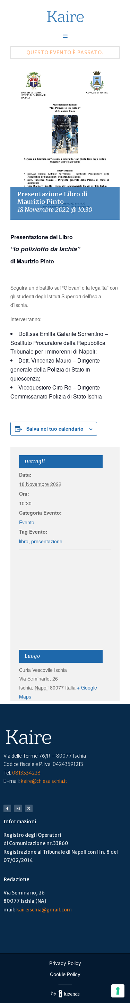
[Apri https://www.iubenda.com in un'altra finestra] (69, 993)
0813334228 (26, 773)
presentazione (46, 541)
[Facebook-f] (7, 808)
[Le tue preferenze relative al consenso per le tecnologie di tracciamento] (117, 990)
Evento (26, 522)
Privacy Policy (65, 963)
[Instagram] (18, 808)
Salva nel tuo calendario (55, 428)
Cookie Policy (65, 974)
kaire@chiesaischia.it (44, 781)
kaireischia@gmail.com (44, 910)
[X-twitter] (29, 808)
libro (23, 541)
